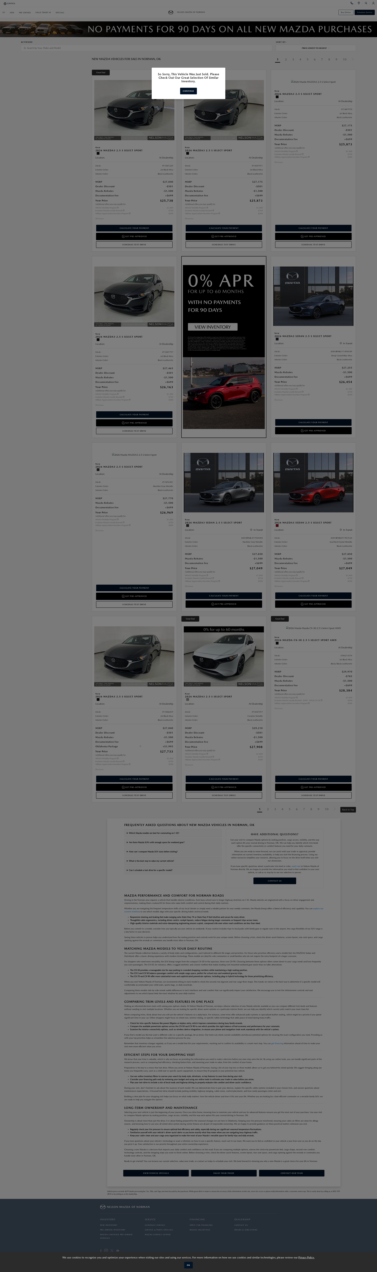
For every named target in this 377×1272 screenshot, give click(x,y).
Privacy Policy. (306, 1257)
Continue (188, 91)
